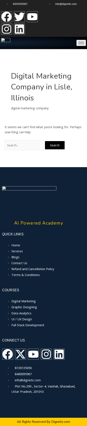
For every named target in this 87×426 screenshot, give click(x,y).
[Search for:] (25, 145)
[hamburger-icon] (81, 43)
